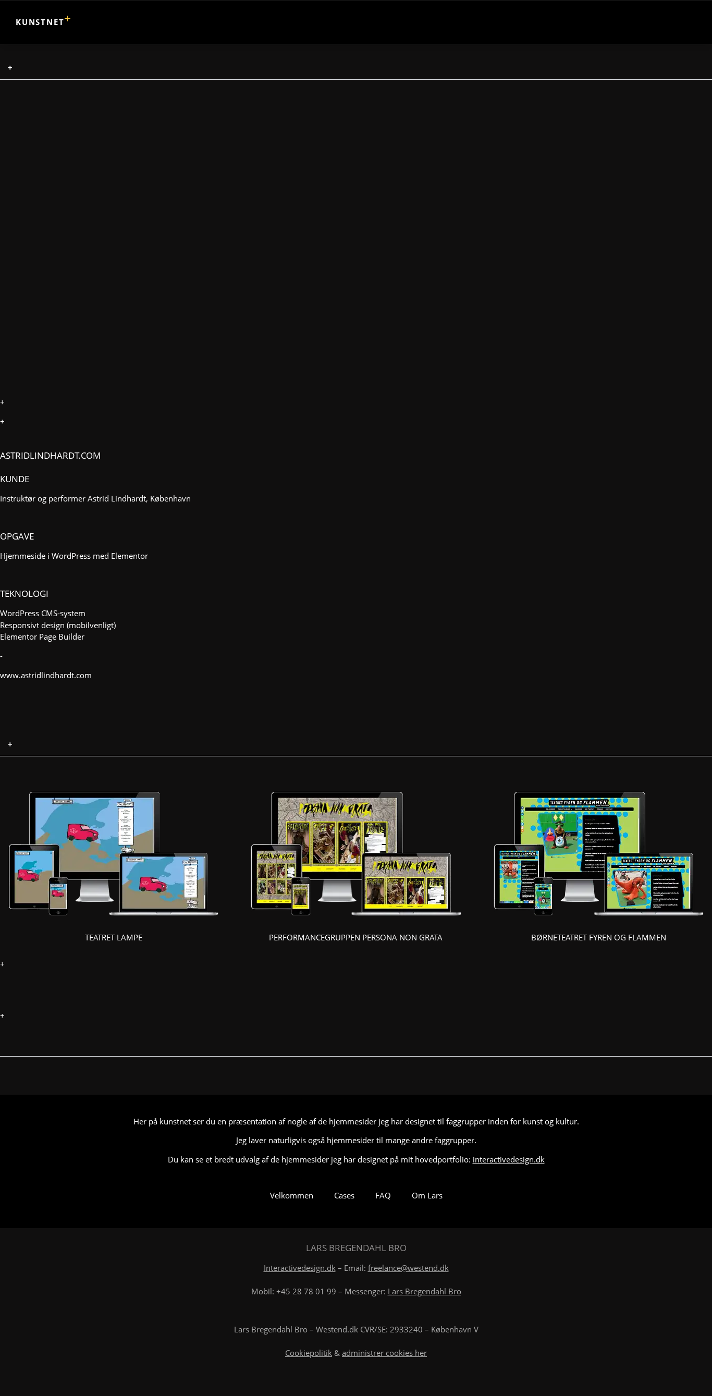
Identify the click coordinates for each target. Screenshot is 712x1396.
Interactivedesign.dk (300, 1268)
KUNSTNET (40, 22)
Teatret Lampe (113, 937)
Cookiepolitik (308, 1353)
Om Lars (427, 1195)
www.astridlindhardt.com (46, 675)
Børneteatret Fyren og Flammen (598, 937)
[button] (356, 68)
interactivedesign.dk (509, 1159)
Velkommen (291, 1195)
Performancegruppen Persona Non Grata (356, 937)
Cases (344, 1195)
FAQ (383, 1195)
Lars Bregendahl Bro (424, 1291)
